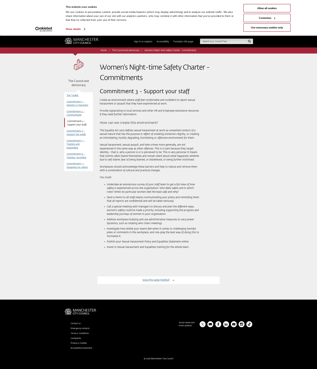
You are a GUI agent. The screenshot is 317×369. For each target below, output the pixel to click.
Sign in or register (143, 41)
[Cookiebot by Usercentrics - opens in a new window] (43, 29)
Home (104, 50)
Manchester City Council (86, 39)
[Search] (249, 41)
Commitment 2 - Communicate (76, 113)
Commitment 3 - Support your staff (77, 123)
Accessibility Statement (81, 348)
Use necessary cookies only (267, 27)
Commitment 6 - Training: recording (76, 156)
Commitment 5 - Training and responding (76, 144)
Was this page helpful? (156, 280)
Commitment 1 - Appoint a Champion (77, 103)
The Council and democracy (126, 50)
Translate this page (183, 41)
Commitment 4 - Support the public (76, 133)
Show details (73, 29)
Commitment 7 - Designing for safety (77, 165)
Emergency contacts (80, 329)
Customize (265, 18)
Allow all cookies (267, 8)
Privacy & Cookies (79, 343)
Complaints (76, 338)
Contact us (76, 324)
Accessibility (163, 41)
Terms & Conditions (80, 333)
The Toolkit (72, 95)
